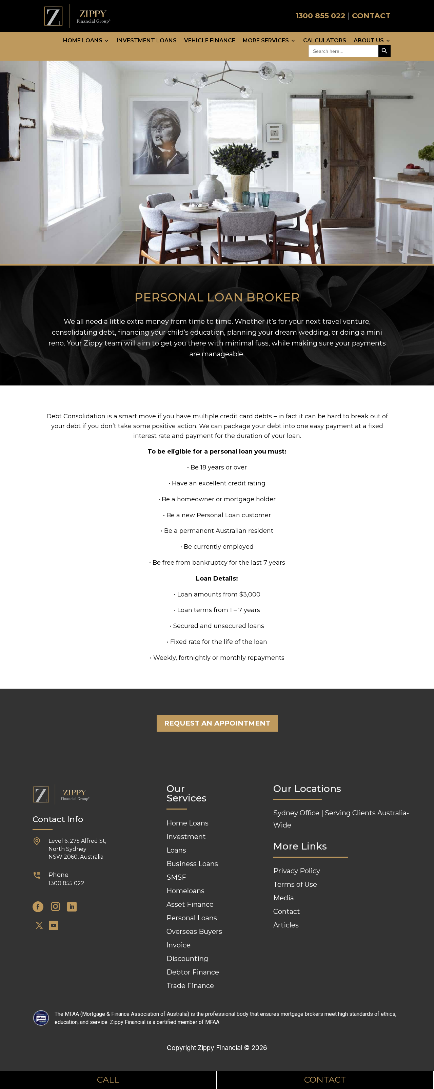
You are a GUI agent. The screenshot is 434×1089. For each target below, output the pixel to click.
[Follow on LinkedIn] (72, 907)
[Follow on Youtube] (53, 925)
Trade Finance (190, 986)
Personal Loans (191, 918)
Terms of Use (295, 884)
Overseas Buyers (194, 931)
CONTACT (371, 15)
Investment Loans (147, 41)
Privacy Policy (296, 871)
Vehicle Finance (209, 41)
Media (283, 898)
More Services (266, 41)
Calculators (324, 41)
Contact (286, 911)
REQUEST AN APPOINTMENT (217, 723)
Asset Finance (190, 904)
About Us (369, 41)
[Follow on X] (39, 925)
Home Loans (82, 41)
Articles (286, 925)
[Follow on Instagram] (55, 907)
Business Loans (192, 864)
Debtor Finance (192, 972)
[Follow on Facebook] (38, 906)
